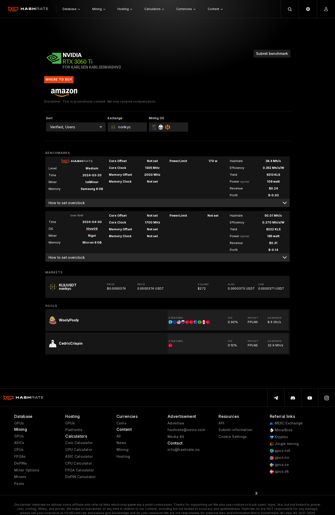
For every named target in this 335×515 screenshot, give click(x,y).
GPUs (19, 423)
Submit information (235, 430)
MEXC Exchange (288, 423)
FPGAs (20, 456)
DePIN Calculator (80, 477)
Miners (20, 477)
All (118, 436)
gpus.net (282, 451)
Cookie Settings (233, 437)
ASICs (19, 443)
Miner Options (26, 470)
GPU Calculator (78, 450)
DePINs (20, 463)
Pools (19, 484)
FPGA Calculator (79, 470)
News (121, 443)
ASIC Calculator (79, 456)
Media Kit (176, 437)
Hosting (123, 456)
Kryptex (281, 437)
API (221, 423)
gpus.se (281, 465)
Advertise (176, 423)
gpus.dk (281, 471)
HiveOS (92, 229)
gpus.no (281, 457)
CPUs (19, 450)
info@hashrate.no (184, 450)
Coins (121, 423)
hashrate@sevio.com (186, 430)
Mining (122, 450)
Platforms (73, 430)
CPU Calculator (78, 463)
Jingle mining (286, 444)
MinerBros (283, 430)
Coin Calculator (79, 443)
